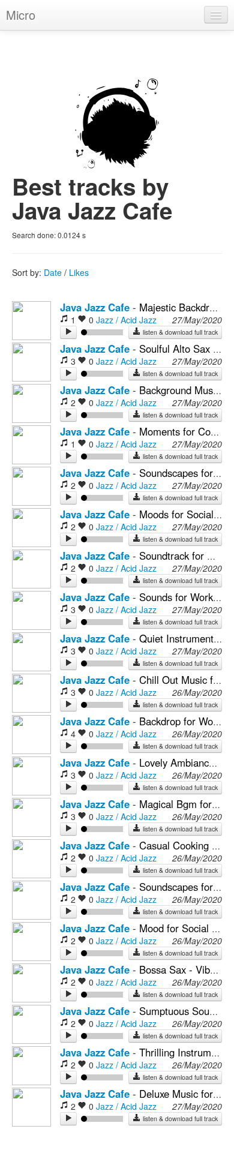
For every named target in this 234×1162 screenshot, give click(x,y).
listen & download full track (179, 332)
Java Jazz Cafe (95, 307)
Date (53, 272)
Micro (20, 14)
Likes (79, 272)
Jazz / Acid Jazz (126, 320)
